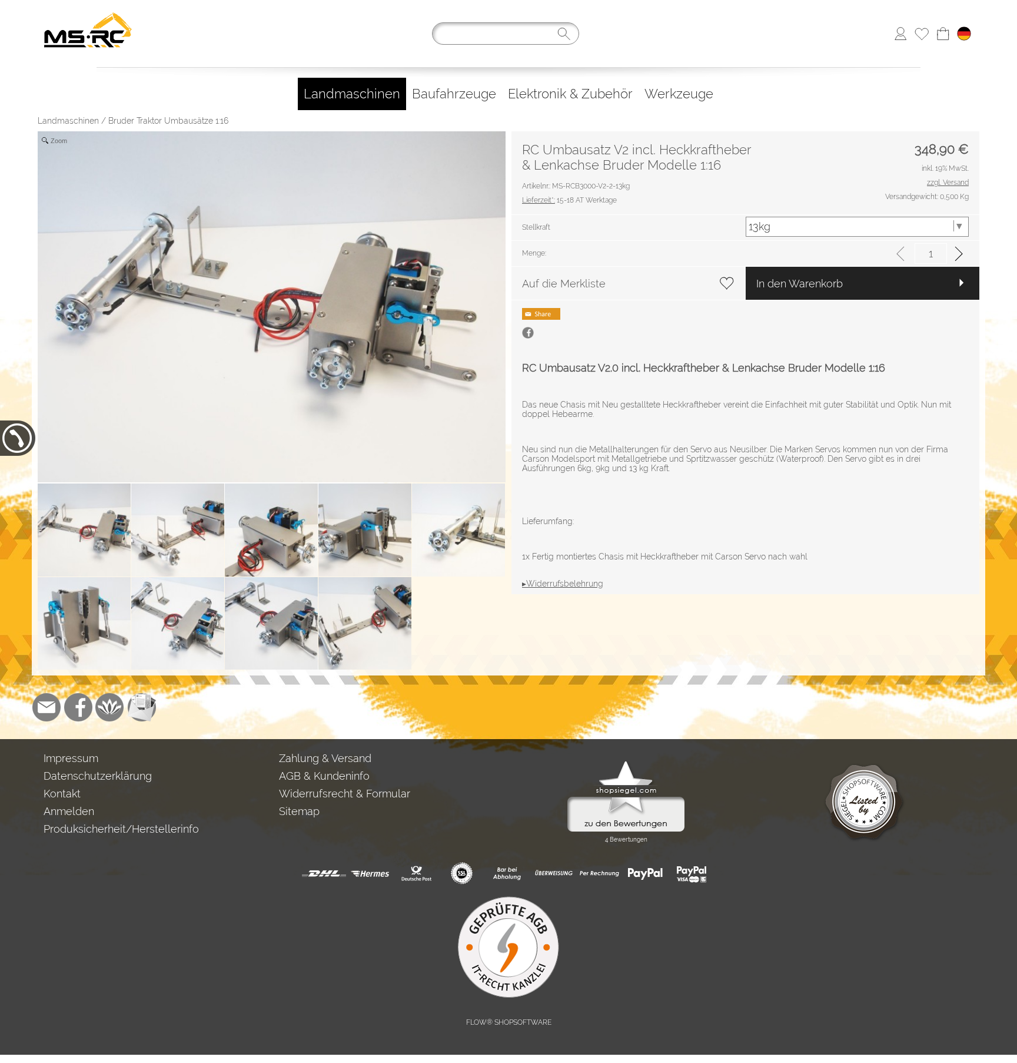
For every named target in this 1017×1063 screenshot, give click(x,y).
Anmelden (69, 811)
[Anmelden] (900, 33)
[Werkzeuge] (679, 94)
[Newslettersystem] (142, 707)
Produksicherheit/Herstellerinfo (121, 829)
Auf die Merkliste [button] (564, 283)
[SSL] (462, 873)
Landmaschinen (68, 120)
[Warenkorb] (942, 33)
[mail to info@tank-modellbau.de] (46, 707)
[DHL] (324, 873)
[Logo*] (88, 12)
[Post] (416, 873)
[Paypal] (645, 873)
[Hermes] (370, 873)
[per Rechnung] (599, 873)
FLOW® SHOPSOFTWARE (508, 1022)
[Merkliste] (921, 33)
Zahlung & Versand (325, 758)
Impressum (71, 758)
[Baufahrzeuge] (454, 94)
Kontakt (62, 793)
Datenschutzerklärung (98, 776)
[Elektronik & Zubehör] (570, 94)
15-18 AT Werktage (569, 200)
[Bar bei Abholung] (508, 873)
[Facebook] (78, 707)
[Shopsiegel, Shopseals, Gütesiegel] (626, 764)
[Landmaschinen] (352, 94)
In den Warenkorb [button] (799, 283)
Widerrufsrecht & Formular (344, 793)
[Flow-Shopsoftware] (110, 707)
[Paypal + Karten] (691, 873)
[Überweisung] (553, 873)
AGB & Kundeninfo (324, 776)
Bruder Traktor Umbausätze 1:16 (168, 120)
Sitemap (299, 811)
